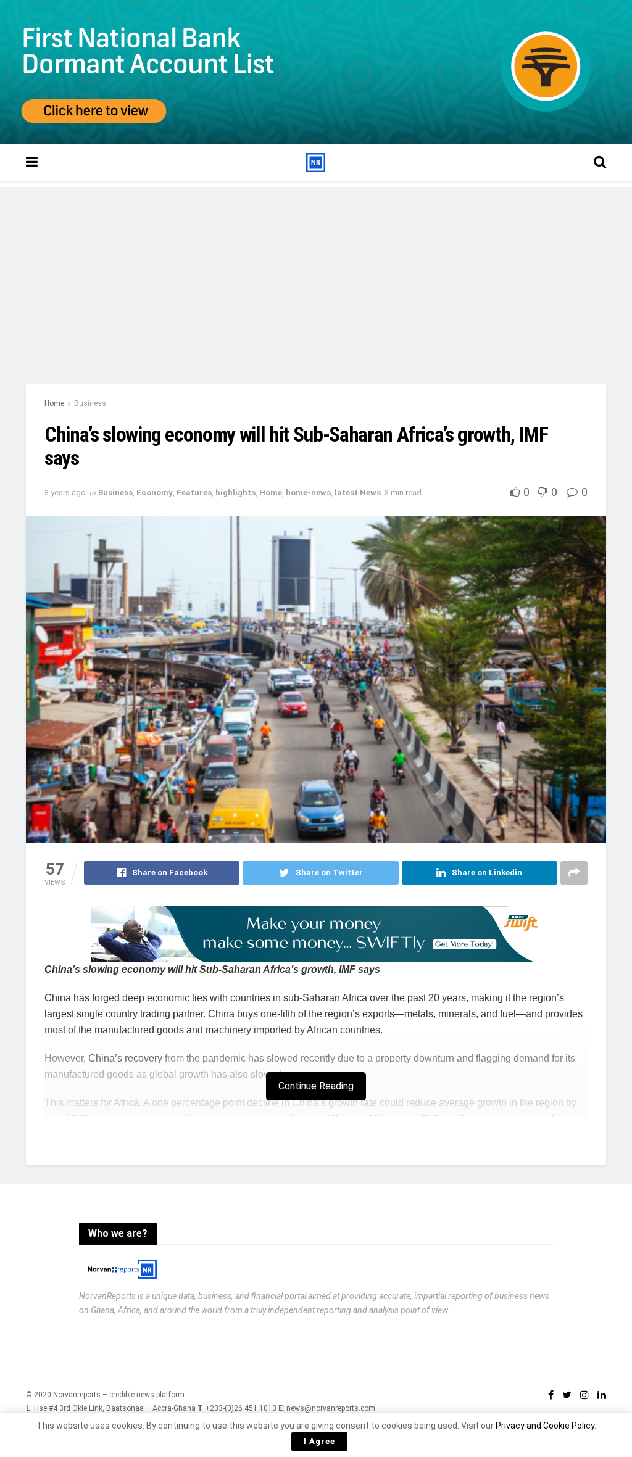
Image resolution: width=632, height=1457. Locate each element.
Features (194, 492)
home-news (308, 492)
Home (54, 403)
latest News (358, 492)
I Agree (319, 1441)
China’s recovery (125, 1058)
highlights (235, 492)
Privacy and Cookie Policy (545, 1425)
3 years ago (65, 492)
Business (90, 403)
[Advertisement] (316, 273)
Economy (154, 492)
